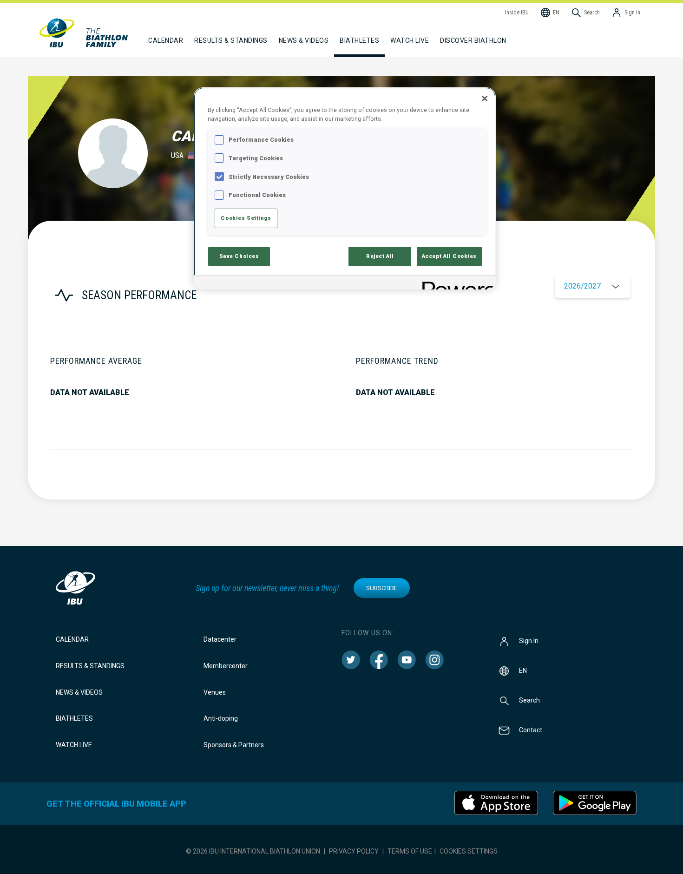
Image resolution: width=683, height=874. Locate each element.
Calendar (72, 639)
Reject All (380, 256)
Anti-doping (221, 718)
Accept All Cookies (449, 256)
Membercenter (226, 666)
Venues (215, 692)
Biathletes (74, 718)
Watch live (409, 40)
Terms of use (409, 851)
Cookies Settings (469, 851)
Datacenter (220, 639)
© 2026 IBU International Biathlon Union (253, 851)
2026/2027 (582, 286)
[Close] (484, 98)
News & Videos (79, 692)
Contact (530, 730)
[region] (345, 188)
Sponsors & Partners (234, 745)
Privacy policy (354, 851)
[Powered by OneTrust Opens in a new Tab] (455, 283)
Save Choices (239, 256)
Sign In (529, 640)
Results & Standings (90, 666)
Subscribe (381, 588)
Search (529, 700)
